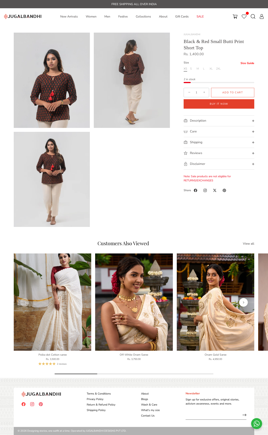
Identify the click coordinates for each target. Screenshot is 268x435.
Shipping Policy (96, 410)
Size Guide (247, 63)
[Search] (253, 16)
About (163, 16)
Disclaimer (197, 164)
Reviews (195, 153)
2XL (218, 69)
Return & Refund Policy (101, 405)
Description (197, 120)
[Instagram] (32, 404)
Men (107, 16)
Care (193, 131)
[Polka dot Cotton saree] (52, 302)
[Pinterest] (41, 404)
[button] (24, 302)
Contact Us (148, 416)
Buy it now (219, 104)
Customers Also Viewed (123, 243)
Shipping (195, 142)
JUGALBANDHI (192, 34)
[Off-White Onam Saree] (134, 302)
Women (91, 16)
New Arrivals (69, 16)
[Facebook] (24, 404)
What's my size (150, 410)
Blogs (144, 399)
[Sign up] (244, 415)
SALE (200, 16)
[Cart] (235, 16)
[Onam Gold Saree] (215, 302)
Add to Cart (232, 92)
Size (186, 62)
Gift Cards (182, 16)
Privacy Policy (95, 399)
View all (248, 243)
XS (185, 69)
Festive (123, 16)
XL (211, 69)
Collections (143, 16)
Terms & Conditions (99, 394)
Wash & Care (149, 405)
